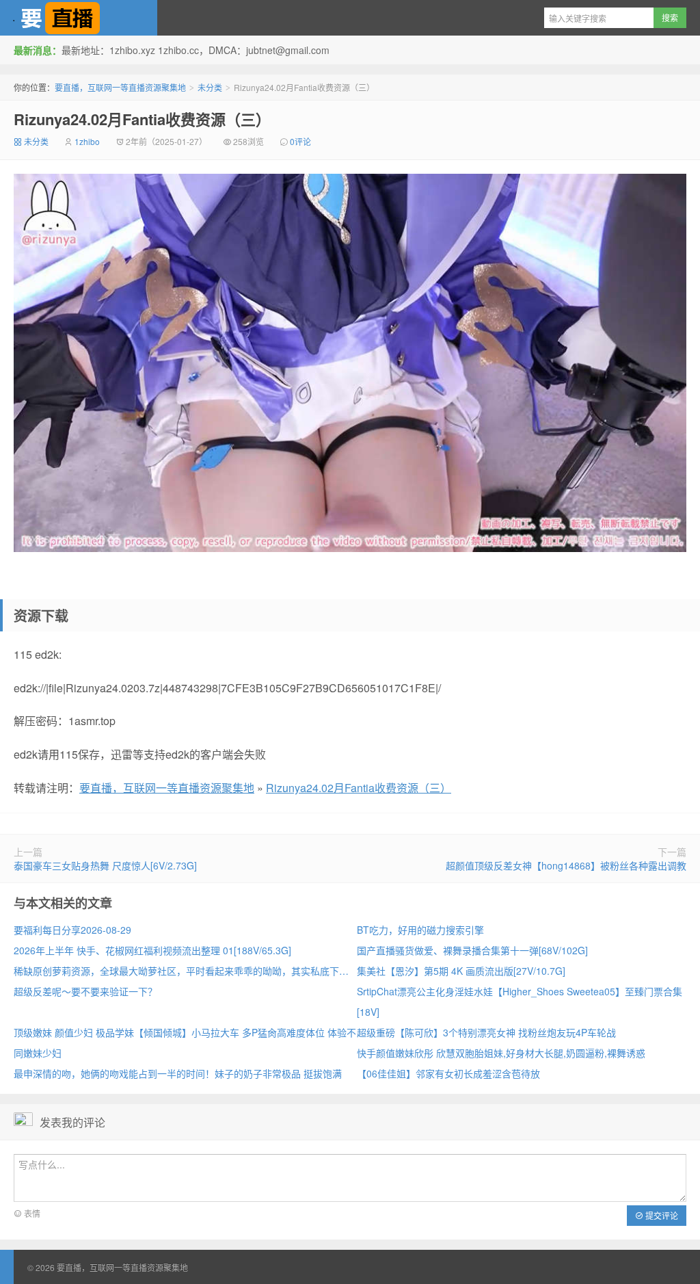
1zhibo (87, 141)
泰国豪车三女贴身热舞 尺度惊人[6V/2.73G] (105, 865)
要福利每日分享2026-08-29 (72, 929)
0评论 (300, 141)
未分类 (210, 87)
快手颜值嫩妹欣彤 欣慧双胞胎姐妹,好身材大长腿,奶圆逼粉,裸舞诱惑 (501, 1053)
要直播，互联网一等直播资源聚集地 (78, 18)
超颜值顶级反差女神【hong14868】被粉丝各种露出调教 (566, 865)
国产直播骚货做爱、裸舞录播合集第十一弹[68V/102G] (472, 950)
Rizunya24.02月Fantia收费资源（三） (142, 119)
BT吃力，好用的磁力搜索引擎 (420, 929)
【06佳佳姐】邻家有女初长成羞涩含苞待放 (448, 1073)
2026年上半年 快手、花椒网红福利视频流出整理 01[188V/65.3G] (152, 950)
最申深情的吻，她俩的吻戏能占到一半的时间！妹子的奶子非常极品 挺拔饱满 (178, 1073)
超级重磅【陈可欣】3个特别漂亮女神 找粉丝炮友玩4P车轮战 (486, 1032)
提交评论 (660, 1215)
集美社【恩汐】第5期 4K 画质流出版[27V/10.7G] (461, 971)
